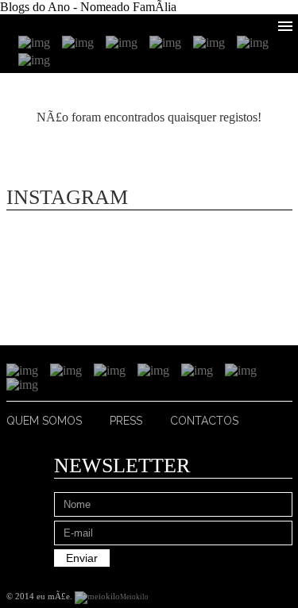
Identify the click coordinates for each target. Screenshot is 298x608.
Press (126, 420)
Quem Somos (44, 420)
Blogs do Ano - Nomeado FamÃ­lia (88, 6)
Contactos (204, 420)
